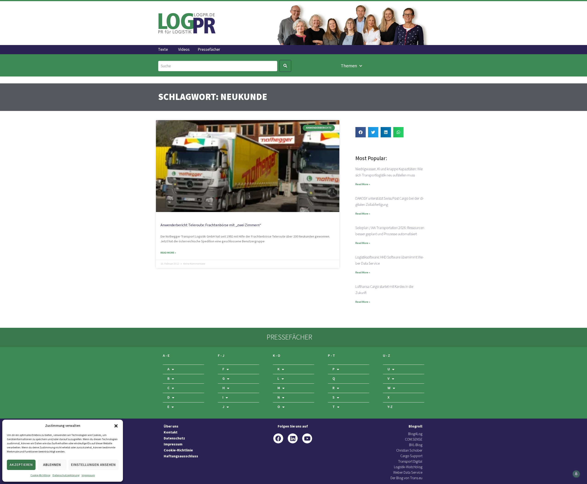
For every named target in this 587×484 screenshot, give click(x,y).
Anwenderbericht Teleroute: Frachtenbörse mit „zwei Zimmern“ (211, 225)
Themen (349, 66)
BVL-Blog (415, 445)
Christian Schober (409, 450)
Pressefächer (209, 49)
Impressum (88, 475)
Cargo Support (411, 456)
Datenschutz (174, 438)
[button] (116, 426)
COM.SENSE (413, 439)
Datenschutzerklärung (66, 475)
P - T (331, 355)
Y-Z (390, 407)
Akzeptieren (21, 465)
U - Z (386, 355)
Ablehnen (52, 465)
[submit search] (285, 66)
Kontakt (170, 432)
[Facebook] (278, 438)
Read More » (168, 253)
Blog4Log (415, 434)
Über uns (171, 426)
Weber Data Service (407, 472)
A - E (166, 355)
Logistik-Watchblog (408, 467)
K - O (276, 355)
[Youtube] (307, 438)
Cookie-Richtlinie (40, 475)
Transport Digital (410, 461)
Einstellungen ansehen (93, 465)
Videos (184, 49)
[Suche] (217, 66)
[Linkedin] (293, 438)
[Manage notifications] (576, 474)
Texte (163, 49)
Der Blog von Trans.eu (406, 478)
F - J (221, 355)
